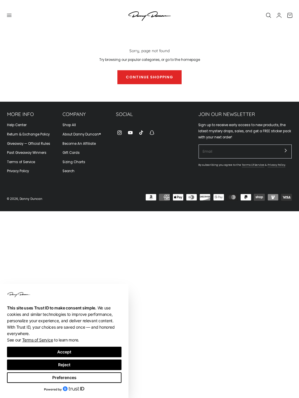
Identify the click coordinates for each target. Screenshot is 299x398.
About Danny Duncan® (81, 134)
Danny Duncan (31, 199)
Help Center (17, 125)
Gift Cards (71, 152)
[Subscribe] (286, 150)
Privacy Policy (18, 171)
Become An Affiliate (79, 143)
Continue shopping (149, 77)
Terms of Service (21, 162)
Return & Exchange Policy (28, 134)
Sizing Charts (73, 162)
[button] (9, 15)
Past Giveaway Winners (26, 152)
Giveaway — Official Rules (28, 143)
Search (68, 171)
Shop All (69, 125)
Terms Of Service (253, 165)
